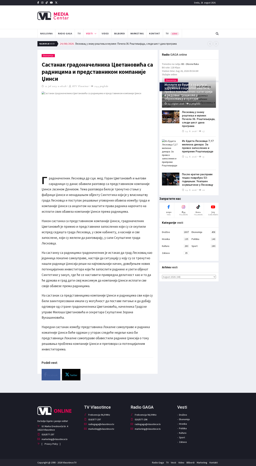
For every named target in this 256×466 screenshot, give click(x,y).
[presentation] (210, 43)
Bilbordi (119, 33)
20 (203, 189)
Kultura (175, 246)
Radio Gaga (65, 33)
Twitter (73, 375)
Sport (203, 246)
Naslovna (46, 33)
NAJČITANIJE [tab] (203, 86)
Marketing (137, 33)
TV (79, 33)
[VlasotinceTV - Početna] (65, 16)
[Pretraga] (217, 33)
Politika (203, 239)
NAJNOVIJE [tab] (174, 86)
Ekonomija (48, 55)
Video (105, 33)
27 (203, 131)
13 (203, 156)
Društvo (175, 232)
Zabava (175, 253)
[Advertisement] (163, 17)
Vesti (89, 33)
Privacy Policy (51, 443)
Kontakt (154, 33)
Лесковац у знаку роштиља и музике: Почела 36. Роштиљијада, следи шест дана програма (118, 43)
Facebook (52, 375)
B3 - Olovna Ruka (190, 64)
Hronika (175, 239)
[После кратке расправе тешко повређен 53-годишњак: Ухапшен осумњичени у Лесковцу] (170, 179)
